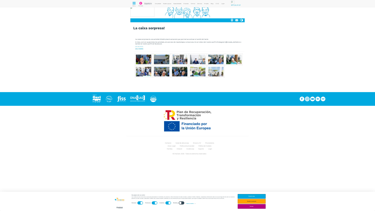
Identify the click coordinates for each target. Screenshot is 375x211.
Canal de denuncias (182, 143)
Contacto (168, 143)
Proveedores (209, 143)
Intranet (179, 149)
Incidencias (190, 149)
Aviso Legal (171, 146)
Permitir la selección (251, 201)
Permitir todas (252, 196)
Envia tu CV (197, 143)
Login (210, 149)
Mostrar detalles (190, 203)
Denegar (252, 206)
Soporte (201, 149)
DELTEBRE (139, 49)
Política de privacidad (187, 146)
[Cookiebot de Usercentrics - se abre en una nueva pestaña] (119, 208)
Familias (169, 149)
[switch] (154, 203)
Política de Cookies (204, 146)
